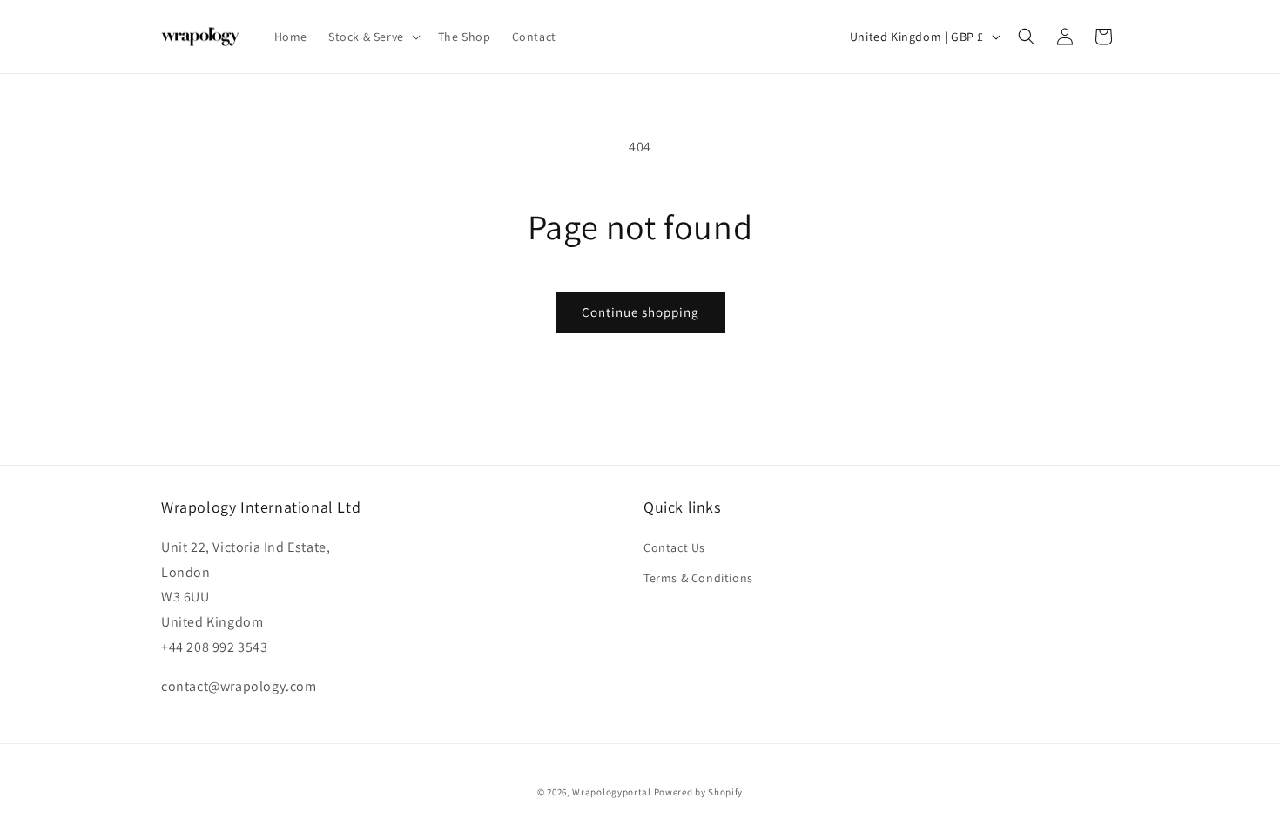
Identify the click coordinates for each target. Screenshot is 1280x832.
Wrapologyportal (611, 792)
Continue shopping (640, 312)
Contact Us (674, 547)
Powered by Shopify (699, 792)
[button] (373, 36)
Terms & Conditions (698, 578)
